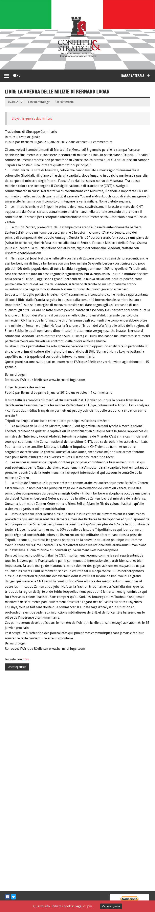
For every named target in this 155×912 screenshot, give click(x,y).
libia (26, 659)
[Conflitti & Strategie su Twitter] (13, 896)
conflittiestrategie (39, 101)
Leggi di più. (84, 906)
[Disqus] (77, 729)
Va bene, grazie (111, 906)
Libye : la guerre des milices (32, 118)
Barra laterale (132, 75)
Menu (16, 75)
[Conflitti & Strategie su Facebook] (7, 896)
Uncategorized (17, 666)
